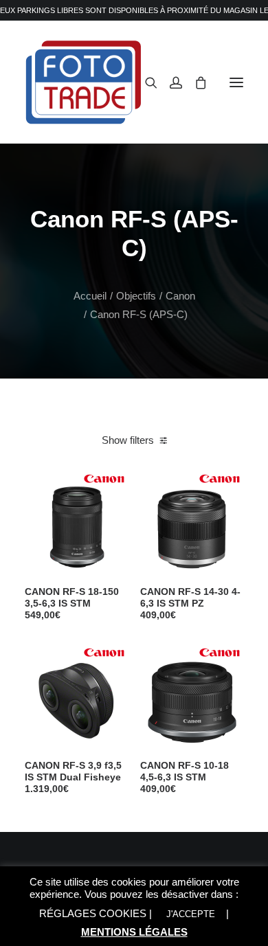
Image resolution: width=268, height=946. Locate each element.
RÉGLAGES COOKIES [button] (92, 913)
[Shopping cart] (194, 82)
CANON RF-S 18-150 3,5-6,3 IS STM (72, 603)
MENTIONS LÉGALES (134, 932)
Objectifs (136, 296)
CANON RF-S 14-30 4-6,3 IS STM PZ (190, 603)
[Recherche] (145, 82)
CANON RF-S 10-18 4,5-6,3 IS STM (184, 777)
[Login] (169, 82)
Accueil (90, 296)
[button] (236, 82)
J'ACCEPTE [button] (190, 914)
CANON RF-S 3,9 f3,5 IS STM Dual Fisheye (73, 777)
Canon (180, 296)
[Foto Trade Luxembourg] (83, 82)
